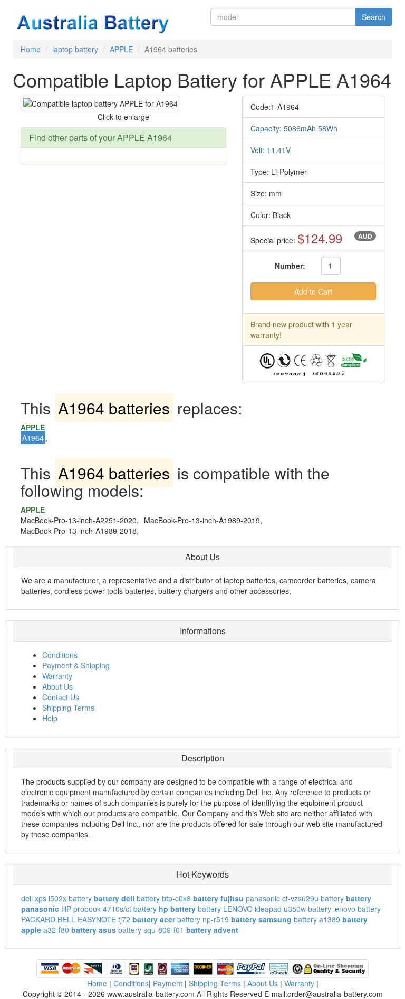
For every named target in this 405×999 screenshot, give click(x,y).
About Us (57, 686)
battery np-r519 (203, 919)
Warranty (57, 676)
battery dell (114, 898)
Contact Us (60, 697)
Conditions (60, 654)
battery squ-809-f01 (151, 930)
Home (31, 49)
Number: (290, 265)
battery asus (93, 930)
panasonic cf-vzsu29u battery (295, 898)
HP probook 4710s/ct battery (109, 908)
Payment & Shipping (76, 665)
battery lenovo (331, 908)
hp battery (177, 908)
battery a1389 (317, 919)
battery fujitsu (218, 898)
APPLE (121, 49)
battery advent (212, 930)
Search (373, 17)
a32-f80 (56, 930)
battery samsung (261, 919)
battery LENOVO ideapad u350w (252, 908)
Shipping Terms (68, 707)
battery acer (153, 919)
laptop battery (75, 49)
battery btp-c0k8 (164, 898)
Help (49, 718)
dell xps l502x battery (56, 898)
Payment (167, 983)
